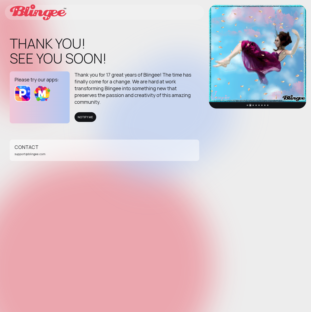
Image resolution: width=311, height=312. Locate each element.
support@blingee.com (30, 154)
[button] (247, 105)
